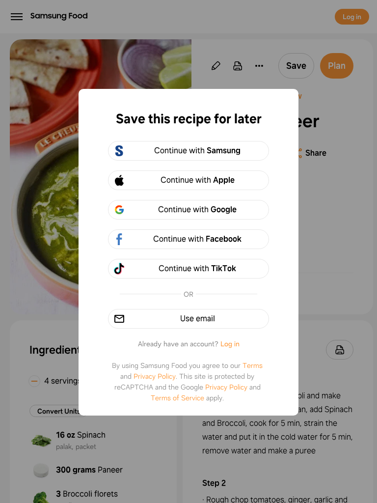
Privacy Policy (155, 376)
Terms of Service (177, 397)
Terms (252, 365)
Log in (230, 343)
